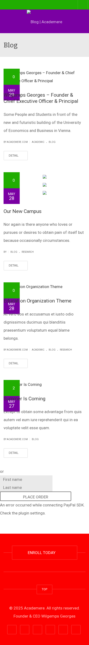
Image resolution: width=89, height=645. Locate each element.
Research (28, 252)
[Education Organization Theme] (44, 286)
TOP (44, 589)
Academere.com (17, 142)
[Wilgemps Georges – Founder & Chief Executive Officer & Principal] (44, 77)
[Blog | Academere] (44, 21)
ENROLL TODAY (42, 552)
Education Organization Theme (37, 301)
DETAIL (14, 155)
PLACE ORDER (35, 497)
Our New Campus (23, 211)
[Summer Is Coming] (44, 384)
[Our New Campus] (44, 176)
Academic (38, 142)
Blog (52, 142)
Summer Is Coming (24, 398)
